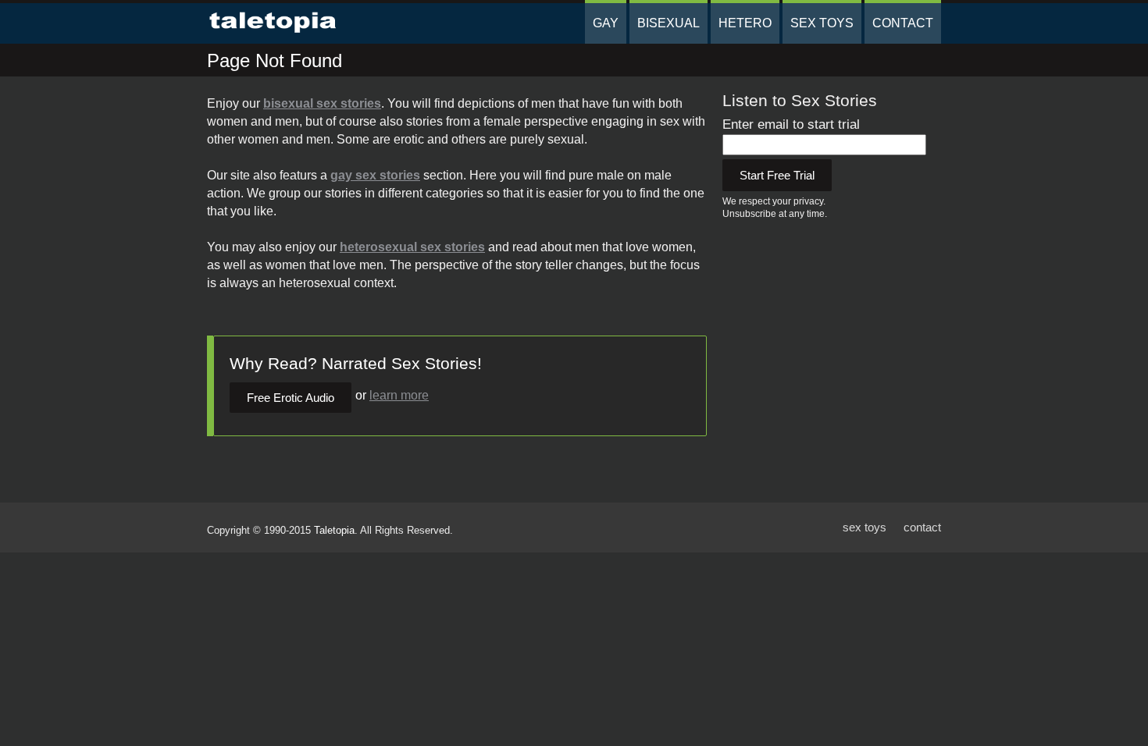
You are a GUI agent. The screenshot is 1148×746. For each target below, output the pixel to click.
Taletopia (334, 530)
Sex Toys (822, 23)
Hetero (745, 23)
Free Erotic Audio (290, 397)
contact (922, 527)
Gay (606, 23)
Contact (902, 23)
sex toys (864, 527)
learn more (399, 395)
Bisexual (668, 23)
